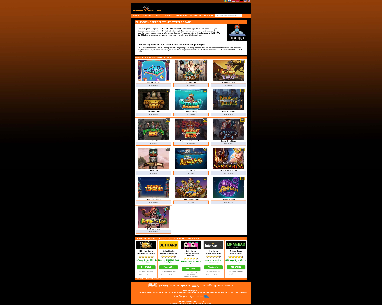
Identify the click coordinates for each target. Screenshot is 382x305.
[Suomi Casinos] (229, 2)
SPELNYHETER (208, 15)
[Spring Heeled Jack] (228, 139)
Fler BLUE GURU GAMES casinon (148, 279)
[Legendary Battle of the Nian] (191, 139)
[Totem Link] (154, 168)
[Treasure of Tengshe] (154, 198)
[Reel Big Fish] (191, 168)
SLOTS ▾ (158, 15)
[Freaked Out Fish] (154, 80)
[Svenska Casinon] (225, 2)
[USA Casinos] (249, 2)
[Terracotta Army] (154, 110)
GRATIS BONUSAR (182, 15)
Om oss (181, 301)
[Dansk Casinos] (237, 2)
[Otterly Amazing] (191, 110)
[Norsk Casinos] (233, 2)
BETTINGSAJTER (195, 15)
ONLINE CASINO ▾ (147, 15)
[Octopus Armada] (228, 198)
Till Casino (146, 267)
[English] (245, 2)
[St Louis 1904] (191, 80)
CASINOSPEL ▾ (168, 15)
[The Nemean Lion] (154, 227)
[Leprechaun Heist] (154, 139)
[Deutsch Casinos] (241, 2)
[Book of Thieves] (228, 110)
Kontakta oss (191, 301)
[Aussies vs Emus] (228, 80)
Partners (200, 301)
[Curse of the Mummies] (191, 198)
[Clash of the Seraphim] (228, 168)
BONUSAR (136, 15)
